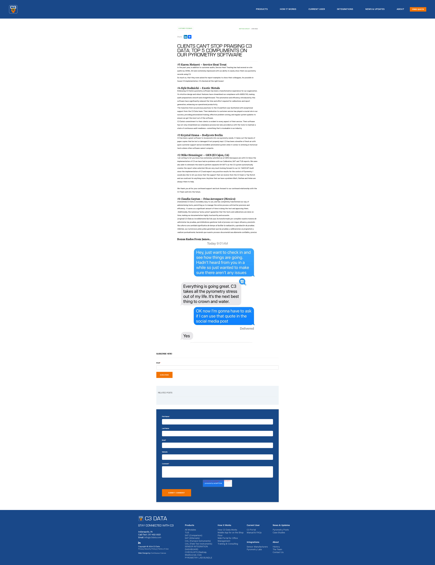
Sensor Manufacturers (257, 547)
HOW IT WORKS (288, 9)
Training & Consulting (228, 544)
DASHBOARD (191, 549)
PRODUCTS (262, 9)
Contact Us (278, 552)
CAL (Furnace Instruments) (198, 541)
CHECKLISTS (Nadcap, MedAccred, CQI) (196, 553)
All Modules (190, 530)
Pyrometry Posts (281, 530)
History (276, 547)
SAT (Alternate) (192, 538)
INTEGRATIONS (345, 9)
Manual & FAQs (254, 533)
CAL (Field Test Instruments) (198, 544)
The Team (277, 550)
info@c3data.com (152, 538)
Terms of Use (163, 549)
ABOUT (400, 9)
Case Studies (279, 533)
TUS (187, 533)
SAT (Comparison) (193, 536)
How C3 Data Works (227, 530)
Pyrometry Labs (254, 550)
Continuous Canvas (158, 553)
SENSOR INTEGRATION (196, 547)
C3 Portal (251, 530)
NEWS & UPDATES (375, 9)
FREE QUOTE (418, 9)
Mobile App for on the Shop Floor (230, 534)
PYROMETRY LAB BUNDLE (198, 558)
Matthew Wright (244, 28)
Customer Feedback (185, 28)
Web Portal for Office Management (228, 539)
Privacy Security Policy (147, 549)
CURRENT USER (316, 9)
